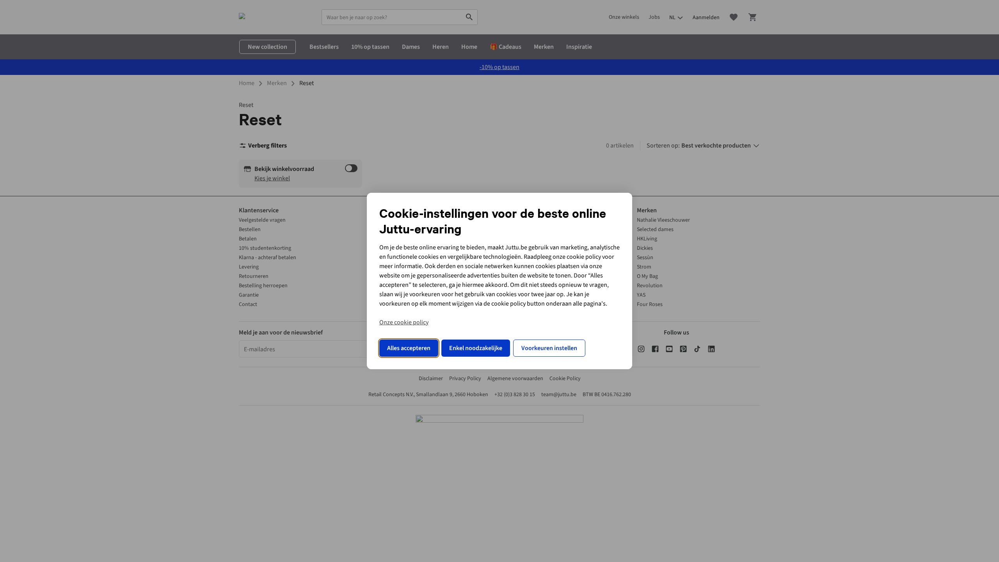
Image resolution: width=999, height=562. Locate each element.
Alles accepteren (408, 348)
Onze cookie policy (403, 322)
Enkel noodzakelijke (475, 348)
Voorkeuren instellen (549, 348)
